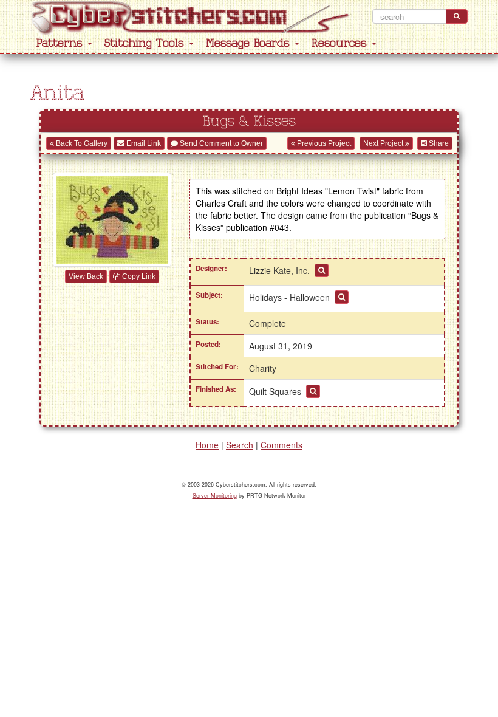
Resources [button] (341, 43)
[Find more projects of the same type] (313, 391)
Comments (281, 445)
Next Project (384, 143)
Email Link (142, 143)
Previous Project (323, 143)
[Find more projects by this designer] (322, 270)
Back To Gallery (80, 143)
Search (239, 445)
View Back (86, 276)
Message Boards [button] (249, 43)
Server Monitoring (215, 495)
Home (207, 445)
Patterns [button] (61, 43)
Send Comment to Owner (220, 143)
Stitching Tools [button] (146, 43)
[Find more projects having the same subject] (342, 297)
